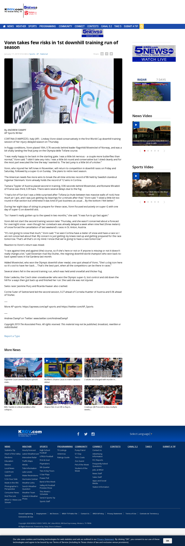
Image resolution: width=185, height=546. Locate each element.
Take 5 (117, 26)
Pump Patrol (80, 450)
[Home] (21, 12)
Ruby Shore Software (53, 526)
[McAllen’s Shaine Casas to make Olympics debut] (63, 367)
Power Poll (44, 478)
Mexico (8, 464)
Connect (80, 26)
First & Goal (45, 460)
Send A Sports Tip (47, 497)
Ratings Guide (63, 457)
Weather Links (28, 482)
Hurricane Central (29, 479)
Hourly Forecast (29, 450)
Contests (92, 26)
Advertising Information (97, 455)
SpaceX (8, 475)
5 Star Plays (45, 474)
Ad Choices (54, 513)
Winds (25, 464)
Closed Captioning (25, 513)
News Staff (97, 473)
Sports (32, 26)
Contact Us (97, 450)
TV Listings (61, 450)
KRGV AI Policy (98, 513)
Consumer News (12, 492)
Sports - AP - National (38, 54)
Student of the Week (81, 469)
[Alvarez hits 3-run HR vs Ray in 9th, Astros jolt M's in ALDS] (63, 395)
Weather (21, 26)
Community (65, 26)
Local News (9, 468)
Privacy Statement (114, 513)
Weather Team (28, 492)
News (10, 26)
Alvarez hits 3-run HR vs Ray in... (57, 407)
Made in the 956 (11, 482)
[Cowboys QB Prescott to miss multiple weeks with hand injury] (103, 395)
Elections (8, 457)
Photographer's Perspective (11, 487)
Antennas (61, 453)
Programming (47, 26)
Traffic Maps (27, 461)
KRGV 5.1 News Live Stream (13, 501)
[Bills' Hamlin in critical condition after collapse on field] (23, 395)
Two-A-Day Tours (47, 471)
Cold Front (9, 472)
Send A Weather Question (29, 487)
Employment (41, 513)
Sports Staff (45, 501)
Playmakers (45, 463)
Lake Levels (27, 472)
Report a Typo (12, 336)
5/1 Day (78, 453)
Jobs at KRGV (97, 470)
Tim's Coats (80, 457)
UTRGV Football (46, 456)
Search (141, 26)
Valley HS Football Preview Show (47, 486)
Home (4, 26)
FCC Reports (97, 460)
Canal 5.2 (106, 26)
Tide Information (29, 468)
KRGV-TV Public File (69, 513)
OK (167, 541)
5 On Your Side (11, 479)
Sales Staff (97, 477)
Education (9, 461)
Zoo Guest (79, 461)
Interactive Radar (29, 457)
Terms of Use (130, 513)
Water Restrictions (30, 475)
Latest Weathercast (30, 453)
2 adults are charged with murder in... (100, 379)
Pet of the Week (82, 464)
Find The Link (10, 496)
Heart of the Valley (13, 453)
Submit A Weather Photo (30, 497)
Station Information (100, 487)
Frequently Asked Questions (100, 465)
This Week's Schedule (45, 492)
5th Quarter (45, 467)
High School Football (45, 451)
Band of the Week (47, 481)
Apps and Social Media (99, 482)
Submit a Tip (131, 26)
